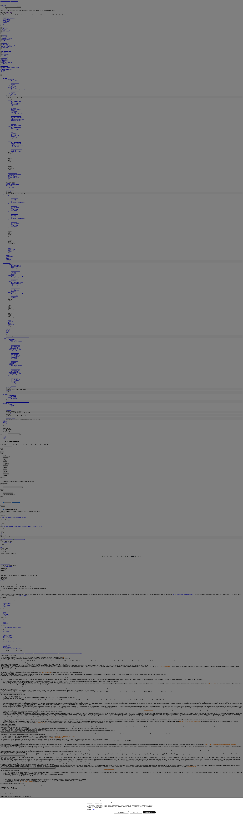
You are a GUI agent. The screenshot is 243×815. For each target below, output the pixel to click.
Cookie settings (136, 812)
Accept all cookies (149, 812)
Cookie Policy (94, 809)
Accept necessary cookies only (121, 812)
